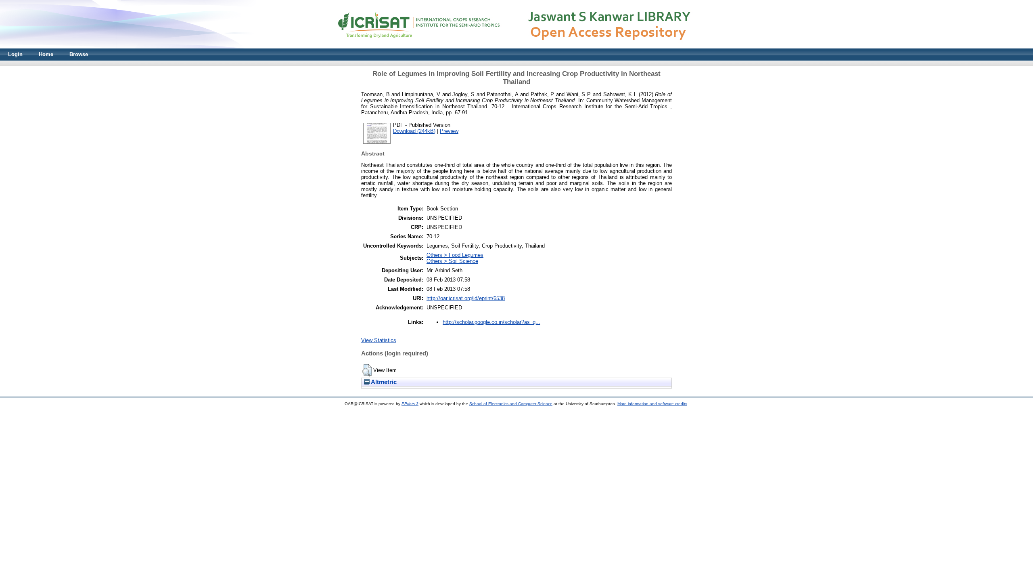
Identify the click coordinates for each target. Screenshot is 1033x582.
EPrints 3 (409, 403)
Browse (78, 54)
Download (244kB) (414, 131)
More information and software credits (652, 403)
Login (15, 54)
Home (46, 54)
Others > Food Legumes (455, 255)
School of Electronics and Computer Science (510, 403)
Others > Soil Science (452, 261)
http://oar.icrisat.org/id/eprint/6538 (466, 298)
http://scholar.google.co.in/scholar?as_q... (491, 322)
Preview (449, 131)
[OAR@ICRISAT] (516, 47)
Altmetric (383, 382)
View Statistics (378, 340)
